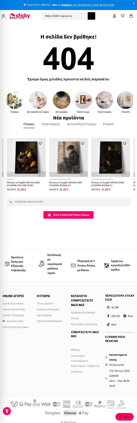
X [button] (133, 3)
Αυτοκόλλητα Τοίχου (38, 111)
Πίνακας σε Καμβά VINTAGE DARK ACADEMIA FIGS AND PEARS (23, 184)
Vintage (10, 179)
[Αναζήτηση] (91, 16)
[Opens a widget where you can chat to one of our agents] (124, 417)
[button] (40, 143)
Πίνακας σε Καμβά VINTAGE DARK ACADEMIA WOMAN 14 (65, 184)
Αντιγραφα (61, 111)
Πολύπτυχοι (83, 111)
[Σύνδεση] (114, 16)
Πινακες (14, 111)
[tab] (29, 124)
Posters (126, 111)
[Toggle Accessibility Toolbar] (7, 411)
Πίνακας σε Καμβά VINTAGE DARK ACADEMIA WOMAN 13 (107, 184)
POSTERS (107, 5)
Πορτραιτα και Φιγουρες (60, 179)
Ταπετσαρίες (104, 111)
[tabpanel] (68, 164)
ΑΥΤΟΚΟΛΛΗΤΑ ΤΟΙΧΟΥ (86, 5)
